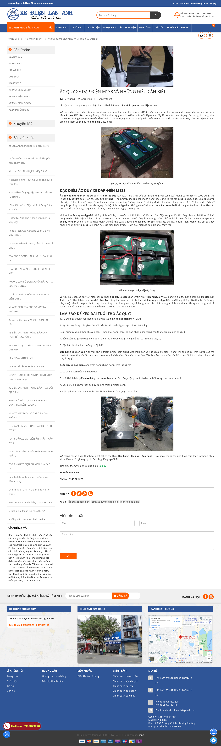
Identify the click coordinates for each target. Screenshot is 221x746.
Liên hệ (193, 3)
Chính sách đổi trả (123, 685)
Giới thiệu (184, 3)
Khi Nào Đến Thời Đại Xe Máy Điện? (28, 171)
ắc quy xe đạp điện (79, 501)
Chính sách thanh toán (125, 676)
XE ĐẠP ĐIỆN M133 (19, 110)
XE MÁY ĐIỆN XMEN (19, 96)
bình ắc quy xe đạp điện (157, 300)
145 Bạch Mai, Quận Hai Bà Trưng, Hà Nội (31, 618)
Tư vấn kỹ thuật (103, 98)
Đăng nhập (202, 3)
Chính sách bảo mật (124, 695)
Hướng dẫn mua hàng (54, 676)
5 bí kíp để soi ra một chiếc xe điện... (28, 519)
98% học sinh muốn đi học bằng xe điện (30, 502)
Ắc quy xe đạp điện (71, 195)
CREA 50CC (15, 70)
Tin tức (174, 3)
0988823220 (172, 701)
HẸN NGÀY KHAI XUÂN (21, 358)
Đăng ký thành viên (52, 681)
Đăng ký (212, 3)
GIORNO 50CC (16, 63)
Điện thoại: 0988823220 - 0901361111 (28, 624)
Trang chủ (12, 676)
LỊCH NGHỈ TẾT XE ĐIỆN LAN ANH (26, 366)
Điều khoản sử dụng (88, 676)
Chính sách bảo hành (124, 690)
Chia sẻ (64, 494)
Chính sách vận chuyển (125, 681)
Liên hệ (11, 690)
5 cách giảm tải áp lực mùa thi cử (26, 510)
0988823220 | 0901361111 (201, 13)
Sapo (141, 734)
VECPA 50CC (15, 56)
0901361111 (172, 704)
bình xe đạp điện (119, 318)
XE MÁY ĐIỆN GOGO (20, 103)
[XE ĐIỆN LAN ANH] (40, 14)
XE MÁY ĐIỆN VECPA (20, 90)
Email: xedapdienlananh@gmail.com (175, 710)
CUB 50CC (14, 76)
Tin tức (10, 685)
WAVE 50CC (15, 83)
